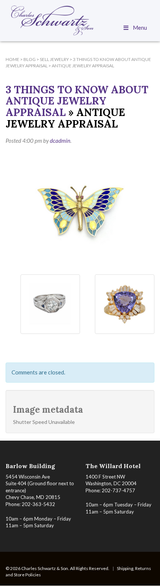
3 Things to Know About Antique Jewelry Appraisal (77, 101)
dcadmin (60, 140)
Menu (140, 27)
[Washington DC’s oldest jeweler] (80, 20)
